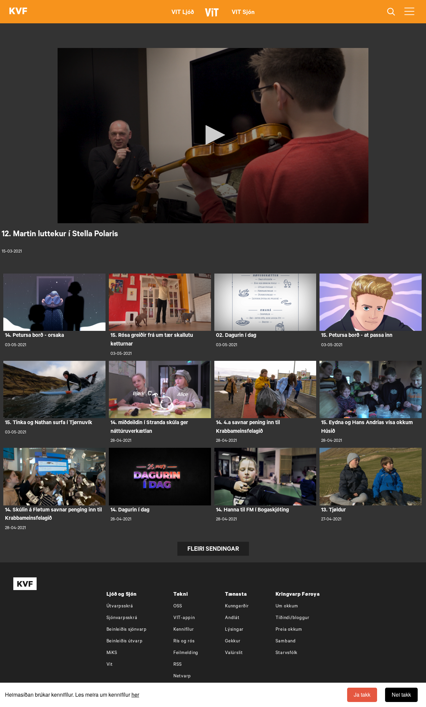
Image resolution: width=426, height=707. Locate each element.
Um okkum (287, 606)
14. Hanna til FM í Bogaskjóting (252, 510)
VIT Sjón (243, 13)
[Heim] (18, 12)
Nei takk (401, 694)
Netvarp (182, 676)
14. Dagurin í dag (129, 510)
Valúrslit (234, 653)
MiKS (111, 653)
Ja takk (362, 694)
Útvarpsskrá (119, 606)
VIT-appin (184, 618)
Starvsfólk (287, 653)
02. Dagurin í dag (236, 336)
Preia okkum (289, 629)
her (135, 694)
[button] (213, 135)
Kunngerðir (237, 606)
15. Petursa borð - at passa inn (356, 336)
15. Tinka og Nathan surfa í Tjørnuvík (48, 423)
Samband (286, 641)
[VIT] (213, 15)
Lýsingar (234, 629)
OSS (177, 606)
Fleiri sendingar (213, 549)
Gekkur (233, 641)
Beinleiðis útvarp (124, 641)
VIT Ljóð (182, 13)
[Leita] (391, 12)
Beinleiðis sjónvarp (126, 629)
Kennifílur (183, 629)
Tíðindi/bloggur (293, 618)
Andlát (232, 618)
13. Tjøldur (333, 510)
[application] (213, 135)
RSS (177, 664)
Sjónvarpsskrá (121, 618)
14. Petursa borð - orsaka (34, 336)
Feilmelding (185, 653)
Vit (109, 664)
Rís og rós (184, 641)
